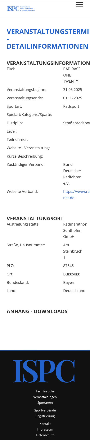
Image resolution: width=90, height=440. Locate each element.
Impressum (45, 429)
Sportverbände (45, 410)
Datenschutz (45, 435)
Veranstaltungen (45, 397)
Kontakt (45, 424)
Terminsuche (45, 391)
